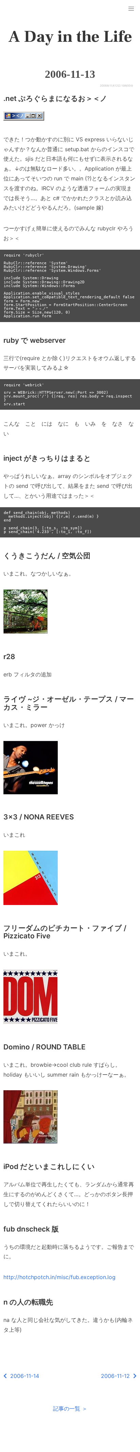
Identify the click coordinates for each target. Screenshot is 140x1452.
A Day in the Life (70, 36)
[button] (131, 9)
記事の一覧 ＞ (70, 1408)
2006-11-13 (70, 74)
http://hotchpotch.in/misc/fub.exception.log (59, 1277)
